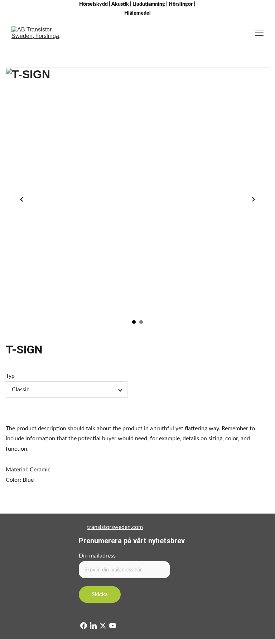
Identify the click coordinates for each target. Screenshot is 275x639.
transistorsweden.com (115, 527)
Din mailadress (97, 556)
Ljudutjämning (148, 4)
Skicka (100, 594)
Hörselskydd (93, 4)
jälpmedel (139, 13)
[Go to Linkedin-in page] (93, 625)
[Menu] (259, 33)
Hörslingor (181, 4)
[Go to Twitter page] (103, 625)
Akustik (120, 4)
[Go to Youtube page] (112, 625)
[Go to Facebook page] (83, 625)
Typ (10, 376)
